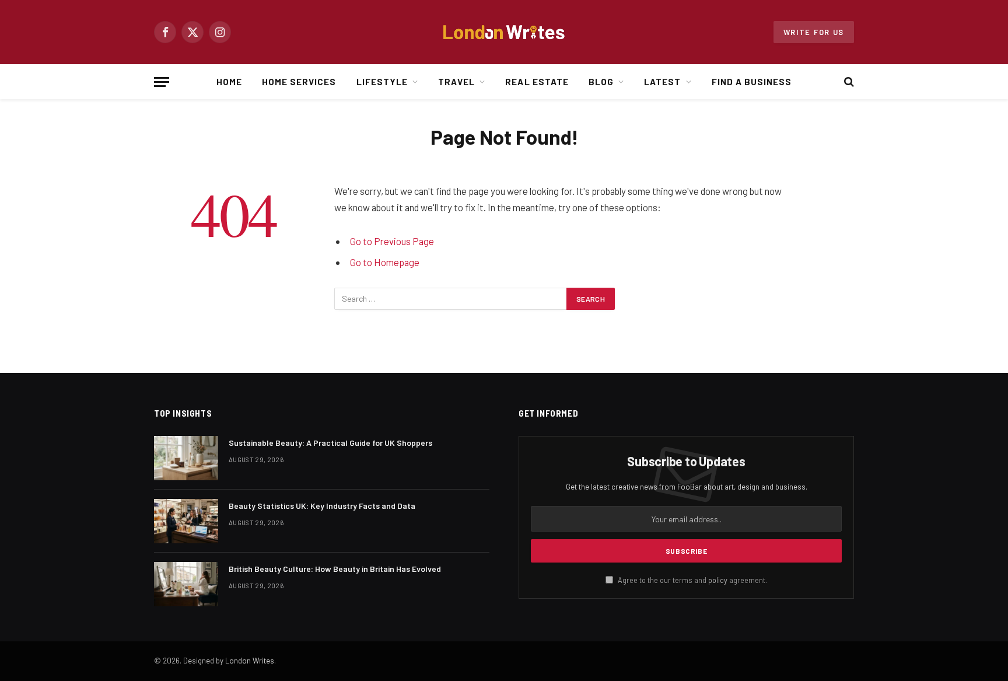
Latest (662, 81)
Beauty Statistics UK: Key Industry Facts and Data (322, 506)
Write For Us (813, 32)
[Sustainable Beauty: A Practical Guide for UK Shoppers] (186, 458)
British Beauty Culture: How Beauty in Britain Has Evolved (335, 569)
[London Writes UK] (504, 32)
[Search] (848, 82)
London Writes (249, 660)
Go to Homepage (384, 262)
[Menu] (161, 82)
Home (229, 81)
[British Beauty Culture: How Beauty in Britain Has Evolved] (186, 584)
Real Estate (537, 81)
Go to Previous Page (392, 241)
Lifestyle (382, 81)
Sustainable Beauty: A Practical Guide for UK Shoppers (330, 443)
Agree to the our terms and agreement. (691, 580)
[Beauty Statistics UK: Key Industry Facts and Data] (186, 521)
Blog (601, 81)
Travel (456, 81)
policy (717, 580)
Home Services (299, 81)
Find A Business (752, 81)
